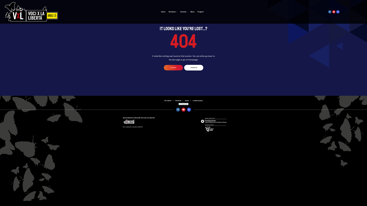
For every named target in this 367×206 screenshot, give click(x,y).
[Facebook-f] (329, 12)
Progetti (200, 12)
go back (173, 67)
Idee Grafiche (138, 127)
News (192, 12)
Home (163, 12)
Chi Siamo (172, 12)
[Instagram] (338, 12)
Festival (183, 12)
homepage (193, 67)
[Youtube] (334, 12)
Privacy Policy (184, 104)
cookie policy (198, 101)
